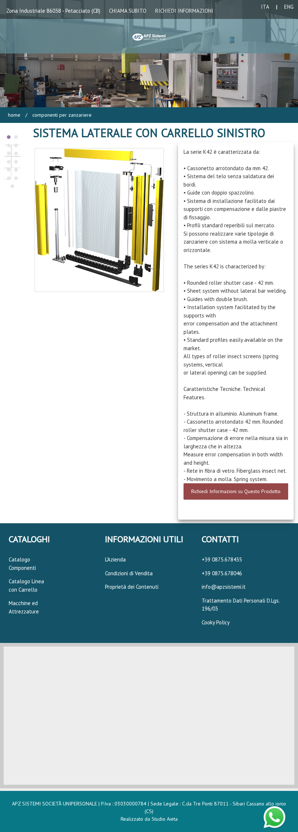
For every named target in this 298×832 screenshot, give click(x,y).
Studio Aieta (165, 819)
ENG (289, 6)
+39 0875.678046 (222, 573)
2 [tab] (16, 137)
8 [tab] (16, 162)
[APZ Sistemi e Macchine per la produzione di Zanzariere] (149, 35)
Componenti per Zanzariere (61, 115)
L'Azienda (115, 559)
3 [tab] (9, 145)
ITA (265, 6)
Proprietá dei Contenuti (131, 586)
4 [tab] (16, 145)
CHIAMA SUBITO (127, 10)
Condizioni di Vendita (129, 573)
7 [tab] (9, 162)
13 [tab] (12, 186)
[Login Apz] (229, 38)
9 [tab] (9, 170)
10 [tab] (16, 170)
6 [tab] (16, 153)
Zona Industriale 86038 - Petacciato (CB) (53, 10)
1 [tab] (9, 137)
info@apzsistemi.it (224, 586)
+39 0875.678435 (222, 559)
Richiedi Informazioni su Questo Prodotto (236, 491)
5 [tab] (9, 153)
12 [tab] (16, 178)
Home (14, 115)
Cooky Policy (216, 622)
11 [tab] (9, 178)
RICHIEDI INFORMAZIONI (184, 10)
